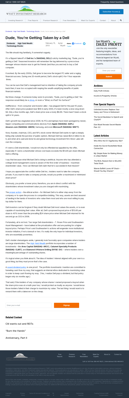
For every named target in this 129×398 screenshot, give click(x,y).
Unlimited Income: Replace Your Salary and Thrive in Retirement (106, 111)
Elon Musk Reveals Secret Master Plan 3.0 (107, 126)
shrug (31, 100)
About (113, 20)
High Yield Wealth (19, 31)
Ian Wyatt (62, 43)
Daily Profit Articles (101, 91)
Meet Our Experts (88, 20)
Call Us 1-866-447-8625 (15, 2)
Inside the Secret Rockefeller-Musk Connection (108, 147)
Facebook (78, 43)
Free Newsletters (69, 20)
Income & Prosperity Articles (105, 96)
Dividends (9, 31)
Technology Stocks (33, 31)
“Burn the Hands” (16, 330)
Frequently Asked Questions (112, 2)
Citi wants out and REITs (19, 323)
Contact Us (117, 354)
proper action (15, 192)
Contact (103, 20)
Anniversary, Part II (16, 337)
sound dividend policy (16, 267)
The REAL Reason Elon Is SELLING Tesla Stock (107, 162)
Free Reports (33, 20)
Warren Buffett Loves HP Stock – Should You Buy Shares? (107, 169)
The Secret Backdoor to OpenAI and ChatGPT (108, 118)
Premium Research (50, 20)
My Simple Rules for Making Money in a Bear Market (108, 154)
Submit (109, 76)
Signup (66, 305)
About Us (107, 354)
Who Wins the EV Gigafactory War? (108, 141)
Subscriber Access (111, 12)
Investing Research (15, 20)
